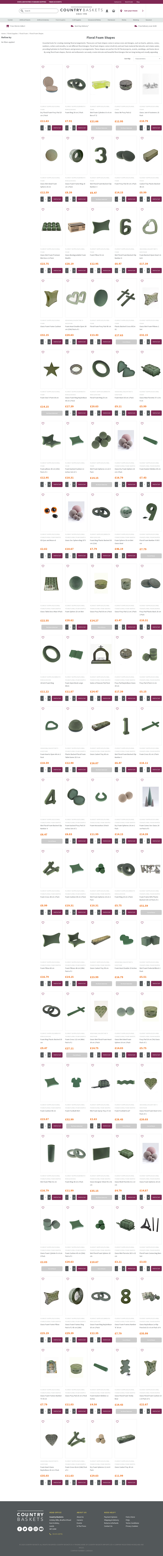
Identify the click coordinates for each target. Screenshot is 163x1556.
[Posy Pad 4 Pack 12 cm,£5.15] (150, 655)
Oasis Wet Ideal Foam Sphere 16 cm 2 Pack (123, 1041)
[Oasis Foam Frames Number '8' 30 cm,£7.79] (125, 1296)
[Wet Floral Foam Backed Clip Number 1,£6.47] (125, 726)
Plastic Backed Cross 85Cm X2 (125, 328)
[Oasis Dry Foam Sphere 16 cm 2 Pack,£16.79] (125, 440)
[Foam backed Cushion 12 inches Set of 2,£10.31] (76, 440)
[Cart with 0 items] (113, 10)
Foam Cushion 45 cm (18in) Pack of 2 (75, 1254)
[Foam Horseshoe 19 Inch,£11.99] (101, 797)
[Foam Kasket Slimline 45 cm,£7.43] (150, 440)
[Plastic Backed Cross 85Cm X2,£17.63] (125, 298)
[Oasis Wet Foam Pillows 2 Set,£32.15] (150, 298)
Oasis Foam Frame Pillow (49, 1324)
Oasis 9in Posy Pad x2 (123, 112)
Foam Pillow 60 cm (47, 968)
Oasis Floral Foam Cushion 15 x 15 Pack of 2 (151, 1397)
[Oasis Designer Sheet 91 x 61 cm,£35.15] (101, 1153)
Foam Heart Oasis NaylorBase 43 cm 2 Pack (49, 1468)
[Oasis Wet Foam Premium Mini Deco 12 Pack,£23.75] (51, 227)
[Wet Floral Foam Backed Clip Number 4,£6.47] (51, 797)
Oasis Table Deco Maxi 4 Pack (51, 611)
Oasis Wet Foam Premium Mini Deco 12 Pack (50, 256)
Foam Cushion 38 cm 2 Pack (75, 897)
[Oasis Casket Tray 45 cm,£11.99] (125, 1439)
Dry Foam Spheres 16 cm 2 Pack (125, 827)
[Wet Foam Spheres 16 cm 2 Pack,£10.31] (101, 868)
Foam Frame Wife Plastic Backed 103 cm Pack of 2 (149, 898)
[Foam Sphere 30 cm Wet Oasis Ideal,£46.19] (125, 512)
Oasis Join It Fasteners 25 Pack (149, 114)
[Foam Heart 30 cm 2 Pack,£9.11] (125, 369)
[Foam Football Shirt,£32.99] (76, 1082)
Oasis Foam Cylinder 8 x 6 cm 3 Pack (51, 1254)
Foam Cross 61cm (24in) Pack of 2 (76, 1468)
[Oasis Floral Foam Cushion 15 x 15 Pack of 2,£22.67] (150, 1367)
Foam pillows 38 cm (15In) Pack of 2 (50, 470)
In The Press (81, 1526)
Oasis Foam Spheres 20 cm (150, 1182)
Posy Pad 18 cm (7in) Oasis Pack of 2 (150, 1041)
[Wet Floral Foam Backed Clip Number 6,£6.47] (125, 227)
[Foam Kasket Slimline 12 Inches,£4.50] (101, 1367)
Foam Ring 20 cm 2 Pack (124, 897)
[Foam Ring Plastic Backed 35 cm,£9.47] (51, 1011)
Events (79, 1523)
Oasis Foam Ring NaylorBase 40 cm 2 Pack (76, 399)
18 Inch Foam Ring (47, 683)
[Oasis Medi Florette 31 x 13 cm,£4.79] (125, 1153)
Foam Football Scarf (122, 1111)
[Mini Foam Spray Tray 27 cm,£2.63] (101, 1082)
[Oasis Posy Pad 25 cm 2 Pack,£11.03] (76, 1367)
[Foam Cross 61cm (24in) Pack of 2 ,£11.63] (76, 1439)
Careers (80, 1520)
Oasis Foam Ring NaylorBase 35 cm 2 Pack (101, 1326)
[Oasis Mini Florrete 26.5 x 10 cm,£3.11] (125, 1225)
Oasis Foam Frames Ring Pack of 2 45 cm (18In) (74, 1326)
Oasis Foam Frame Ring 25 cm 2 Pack (75, 185)
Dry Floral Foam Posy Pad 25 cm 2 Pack (51, 114)
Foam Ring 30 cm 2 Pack (74, 112)
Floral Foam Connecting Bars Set (150, 1254)
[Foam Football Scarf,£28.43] (125, 1082)
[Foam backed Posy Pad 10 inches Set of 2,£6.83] (76, 797)
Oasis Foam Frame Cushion (50, 326)
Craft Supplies (76, 20)
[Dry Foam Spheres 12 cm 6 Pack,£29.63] (101, 1439)
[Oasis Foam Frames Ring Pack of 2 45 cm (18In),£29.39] (76, 1296)
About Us (80, 1517)
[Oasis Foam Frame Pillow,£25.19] (51, 1296)
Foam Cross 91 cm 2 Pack (149, 754)
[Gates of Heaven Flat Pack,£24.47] (101, 655)
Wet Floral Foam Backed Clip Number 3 (101, 185)
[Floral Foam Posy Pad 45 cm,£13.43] (101, 298)
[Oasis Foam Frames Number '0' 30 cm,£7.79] (51, 1367)
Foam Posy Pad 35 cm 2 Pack (125, 184)
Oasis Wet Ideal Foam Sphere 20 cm (48, 185)
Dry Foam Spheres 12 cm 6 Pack (100, 1468)
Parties (124, 20)
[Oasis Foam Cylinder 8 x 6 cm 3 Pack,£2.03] (51, 1225)
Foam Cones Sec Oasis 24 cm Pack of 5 (149, 827)
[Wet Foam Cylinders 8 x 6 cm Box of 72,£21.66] (101, 84)
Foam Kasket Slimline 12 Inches (99, 1397)
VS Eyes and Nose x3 (48, 540)
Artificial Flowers (25, 20)
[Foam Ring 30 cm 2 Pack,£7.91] (76, 84)
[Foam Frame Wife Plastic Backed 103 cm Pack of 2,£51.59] (150, 868)
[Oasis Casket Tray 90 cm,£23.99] (101, 940)
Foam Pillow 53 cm (97, 255)
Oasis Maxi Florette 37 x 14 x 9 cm (150, 399)
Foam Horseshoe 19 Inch (99, 825)
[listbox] (147, 58)
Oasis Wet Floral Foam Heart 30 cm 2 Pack (101, 1041)
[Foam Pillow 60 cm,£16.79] (51, 940)
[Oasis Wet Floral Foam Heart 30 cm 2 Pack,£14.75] (101, 1011)
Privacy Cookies (132, 1526)
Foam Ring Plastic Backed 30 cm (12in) (101, 541)
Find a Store (130, 1517)
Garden (10, 20)
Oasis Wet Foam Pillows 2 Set (149, 328)
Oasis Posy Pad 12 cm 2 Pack (126, 611)
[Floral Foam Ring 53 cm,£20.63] (101, 369)
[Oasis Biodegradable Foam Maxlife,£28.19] (76, 227)
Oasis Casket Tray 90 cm (99, 968)
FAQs (128, 1520)
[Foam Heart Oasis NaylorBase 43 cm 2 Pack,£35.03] (51, 1439)
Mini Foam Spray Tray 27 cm (100, 1111)
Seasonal (149, 20)
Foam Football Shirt (72, 1111)
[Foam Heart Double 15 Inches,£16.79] (125, 940)
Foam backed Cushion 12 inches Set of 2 (74, 470)
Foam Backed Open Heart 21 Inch (150, 256)
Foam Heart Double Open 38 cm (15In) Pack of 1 (75, 328)
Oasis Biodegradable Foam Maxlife (75, 256)
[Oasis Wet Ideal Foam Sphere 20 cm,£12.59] (51, 155)
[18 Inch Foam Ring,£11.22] (51, 655)
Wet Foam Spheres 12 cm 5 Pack (100, 470)
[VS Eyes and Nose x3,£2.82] (51, 512)
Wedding (136, 20)
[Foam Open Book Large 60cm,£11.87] (76, 655)
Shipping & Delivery (111, 1520)
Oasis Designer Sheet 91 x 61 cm (101, 1183)
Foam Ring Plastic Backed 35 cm (51, 1041)
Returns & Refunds (111, 1523)
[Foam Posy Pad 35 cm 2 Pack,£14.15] (125, 155)
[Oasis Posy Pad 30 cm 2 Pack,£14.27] (101, 583)
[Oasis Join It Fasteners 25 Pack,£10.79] (150, 84)
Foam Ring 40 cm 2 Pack (74, 1182)
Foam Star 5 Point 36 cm (49, 398)
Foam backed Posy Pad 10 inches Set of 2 (75, 827)
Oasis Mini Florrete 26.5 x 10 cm (125, 1254)
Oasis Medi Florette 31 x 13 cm (125, 1183)
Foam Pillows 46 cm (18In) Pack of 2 (74, 969)
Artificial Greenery (43, 20)
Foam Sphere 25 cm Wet (74, 611)
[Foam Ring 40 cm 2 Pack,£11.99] (76, 1153)
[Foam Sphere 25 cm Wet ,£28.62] (76, 583)
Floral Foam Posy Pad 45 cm (100, 326)
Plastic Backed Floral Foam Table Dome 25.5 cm (75, 755)
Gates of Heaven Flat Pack (100, 683)
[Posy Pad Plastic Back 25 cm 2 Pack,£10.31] (150, 583)
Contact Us (117, 2)
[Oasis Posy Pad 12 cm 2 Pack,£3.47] (125, 583)
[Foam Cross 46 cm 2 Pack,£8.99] (51, 868)
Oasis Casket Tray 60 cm (99, 754)
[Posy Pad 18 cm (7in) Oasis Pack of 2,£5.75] (150, 1011)
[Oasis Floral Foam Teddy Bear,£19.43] (125, 1367)
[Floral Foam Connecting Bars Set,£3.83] (150, 1225)
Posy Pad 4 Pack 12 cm (148, 683)
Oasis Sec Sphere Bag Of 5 (75, 540)
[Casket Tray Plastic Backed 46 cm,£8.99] (150, 155)
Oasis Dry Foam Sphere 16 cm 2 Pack (125, 470)
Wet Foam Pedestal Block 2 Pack (150, 969)
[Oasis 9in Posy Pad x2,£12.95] (125, 84)
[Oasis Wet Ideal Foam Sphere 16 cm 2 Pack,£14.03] (125, 1011)
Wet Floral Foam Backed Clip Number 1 (125, 755)
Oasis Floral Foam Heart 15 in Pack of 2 (150, 1112)
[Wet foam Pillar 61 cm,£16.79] (51, 1153)
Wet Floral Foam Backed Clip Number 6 (125, 256)
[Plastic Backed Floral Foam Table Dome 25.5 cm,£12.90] (76, 726)
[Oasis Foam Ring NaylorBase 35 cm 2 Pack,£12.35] (101, 1296)
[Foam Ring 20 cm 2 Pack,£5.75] (125, 868)
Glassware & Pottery (94, 20)
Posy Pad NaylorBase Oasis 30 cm (125, 684)
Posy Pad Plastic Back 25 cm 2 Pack (150, 613)
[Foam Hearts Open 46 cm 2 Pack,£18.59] (51, 726)
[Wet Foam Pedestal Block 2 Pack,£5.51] (150, 940)
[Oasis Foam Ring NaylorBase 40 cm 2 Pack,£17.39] (76, 369)
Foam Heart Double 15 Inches (126, 968)
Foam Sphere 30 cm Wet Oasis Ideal (124, 541)
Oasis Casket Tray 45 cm (124, 1467)
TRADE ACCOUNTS (55, 2)
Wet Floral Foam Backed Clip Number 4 (51, 827)
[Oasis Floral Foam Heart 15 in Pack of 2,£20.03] (150, 1082)
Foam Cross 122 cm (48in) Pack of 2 (74, 1041)
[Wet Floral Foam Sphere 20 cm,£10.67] (101, 1225)
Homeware (111, 20)
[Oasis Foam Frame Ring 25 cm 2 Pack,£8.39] (76, 155)
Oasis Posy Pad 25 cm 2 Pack (76, 1396)
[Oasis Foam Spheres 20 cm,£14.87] (150, 1153)
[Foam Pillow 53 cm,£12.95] (101, 227)
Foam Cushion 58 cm (48, 1111)
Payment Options (110, 1517)
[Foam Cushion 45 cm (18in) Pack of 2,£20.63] (76, 1225)
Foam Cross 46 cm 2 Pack (49, 897)
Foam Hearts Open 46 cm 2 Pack (50, 755)
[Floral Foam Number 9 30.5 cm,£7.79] (150, 512)
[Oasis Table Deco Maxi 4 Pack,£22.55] (51, 583)
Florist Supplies (60, 20)
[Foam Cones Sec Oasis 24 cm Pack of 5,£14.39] (150, 797)
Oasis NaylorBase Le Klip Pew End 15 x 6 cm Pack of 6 (150, 1326)
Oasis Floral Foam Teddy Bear (124, 1397)
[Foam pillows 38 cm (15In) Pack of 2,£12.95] (51, 440)
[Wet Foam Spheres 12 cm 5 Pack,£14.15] (101, 440)
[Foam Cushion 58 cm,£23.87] (51, 1082)
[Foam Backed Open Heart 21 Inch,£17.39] (150, 227)
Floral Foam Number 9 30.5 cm (149, 541)
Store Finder (129, 2)
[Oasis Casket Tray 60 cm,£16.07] (101, 726)
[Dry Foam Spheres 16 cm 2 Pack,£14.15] (125, 797)
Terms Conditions (132, 1523)
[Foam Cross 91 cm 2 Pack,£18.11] (150, 726)
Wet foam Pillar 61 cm (48, 1182)
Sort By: (127, 59)
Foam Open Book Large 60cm (74, 684)
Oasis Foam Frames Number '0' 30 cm (51, 1397)
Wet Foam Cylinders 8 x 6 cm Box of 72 (101, 114)
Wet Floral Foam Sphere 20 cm (100, 1254)
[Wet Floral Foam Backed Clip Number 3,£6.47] (101, 155)
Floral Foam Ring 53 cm (98, 398)
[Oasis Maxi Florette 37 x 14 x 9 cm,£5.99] (150, 369)
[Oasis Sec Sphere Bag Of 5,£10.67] (76, 512)
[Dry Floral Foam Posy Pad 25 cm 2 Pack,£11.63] (51, 84)
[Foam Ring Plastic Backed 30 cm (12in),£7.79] (101, 512)
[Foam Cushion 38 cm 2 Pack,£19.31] (76, 868)
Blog (138, 2)
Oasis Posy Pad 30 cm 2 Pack (101, 611)
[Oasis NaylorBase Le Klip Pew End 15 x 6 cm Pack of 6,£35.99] (150, 1296)
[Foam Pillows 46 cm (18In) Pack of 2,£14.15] (76, 940)
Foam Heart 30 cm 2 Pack (124, 398)
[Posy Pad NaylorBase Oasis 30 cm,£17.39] (125, 655)
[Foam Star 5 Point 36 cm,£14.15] (51, 369)
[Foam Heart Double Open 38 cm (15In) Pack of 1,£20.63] (76, 298)
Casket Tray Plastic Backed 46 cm (150, 185)
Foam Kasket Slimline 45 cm (150, 469)
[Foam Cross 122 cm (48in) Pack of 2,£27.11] (76, 1011)
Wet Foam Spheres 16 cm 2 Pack (100, 898)
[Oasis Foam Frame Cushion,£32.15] (51, 298)
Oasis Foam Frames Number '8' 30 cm (125, 1326)
